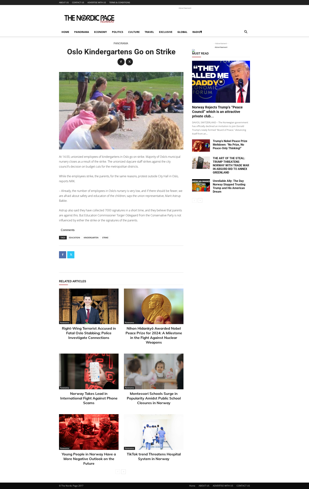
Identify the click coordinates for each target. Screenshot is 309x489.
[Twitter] (129, 61)
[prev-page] (118, 471)
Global (182, 32)
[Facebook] (121, 61)
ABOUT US (64, 2)
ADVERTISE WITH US (96, 2)
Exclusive (165, 32)
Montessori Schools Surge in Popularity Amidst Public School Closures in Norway (154, 398)
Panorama (81, 32)
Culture (134, 32)
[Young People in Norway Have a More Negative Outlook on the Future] (89, 432)
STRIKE (105, 237)
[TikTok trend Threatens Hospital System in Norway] (153, 432)
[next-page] (123, 471)
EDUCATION (74, 237)
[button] (245, 32)
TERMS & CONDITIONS (119, 2)
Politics (117, 32)
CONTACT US (78, 2)
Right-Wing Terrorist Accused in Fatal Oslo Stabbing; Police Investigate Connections (89, 333)
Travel (149, 32)
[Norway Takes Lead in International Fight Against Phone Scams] (89, 371)
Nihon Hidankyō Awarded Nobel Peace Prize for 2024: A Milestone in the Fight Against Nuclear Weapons (154, 335)
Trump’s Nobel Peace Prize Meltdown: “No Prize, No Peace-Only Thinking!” (230, 144)
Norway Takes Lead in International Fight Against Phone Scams (88, 398)
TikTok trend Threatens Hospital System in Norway (154, 456)
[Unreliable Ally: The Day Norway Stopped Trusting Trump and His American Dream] (201, 185)
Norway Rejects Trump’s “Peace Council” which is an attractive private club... (217, 111)
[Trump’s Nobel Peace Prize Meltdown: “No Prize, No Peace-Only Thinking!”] (201, 145)
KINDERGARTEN (91, 237)
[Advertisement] (185, 18)
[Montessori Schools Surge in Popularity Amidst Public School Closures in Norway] (153, 371)
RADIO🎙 (197, 32)
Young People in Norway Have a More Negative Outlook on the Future (89, 459)
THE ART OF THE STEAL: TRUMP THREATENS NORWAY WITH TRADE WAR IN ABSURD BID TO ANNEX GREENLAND (231, 165)
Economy (100, 32)
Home (65, 32)
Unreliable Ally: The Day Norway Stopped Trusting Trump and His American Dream (229, 186)
